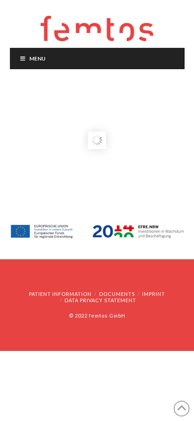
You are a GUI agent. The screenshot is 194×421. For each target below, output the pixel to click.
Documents (117, 294)
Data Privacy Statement (100, 300)
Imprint (153, 294)
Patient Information (60, 294)
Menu (37, 58)
